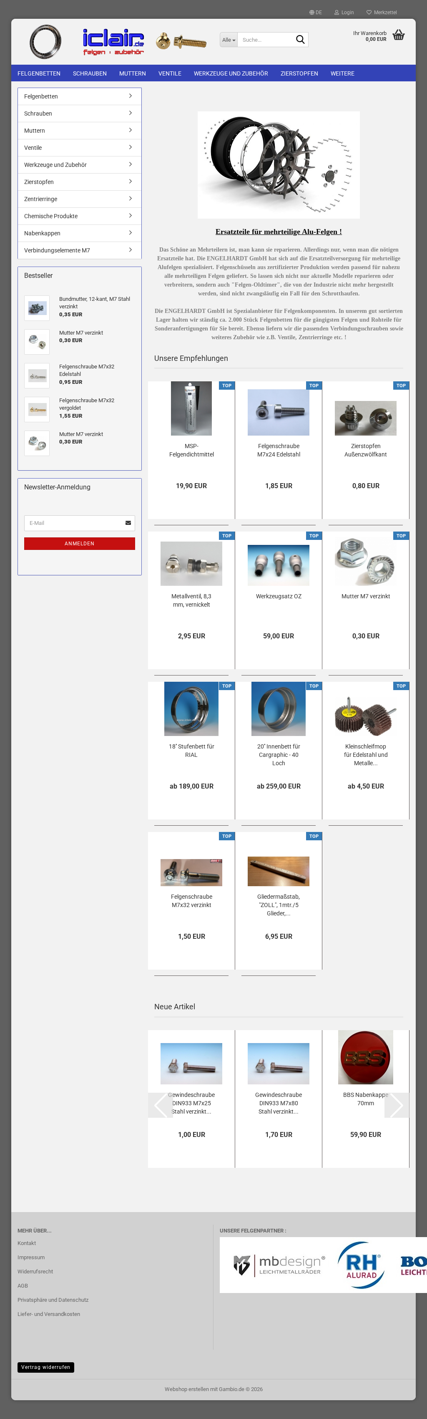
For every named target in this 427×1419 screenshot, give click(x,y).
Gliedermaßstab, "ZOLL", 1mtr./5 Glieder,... (278, 905)
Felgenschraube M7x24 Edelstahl (278, 450)
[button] (315, 12)
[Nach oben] (404, 1406)
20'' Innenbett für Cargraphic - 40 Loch (278, 754)
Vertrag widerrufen (45, 1367)
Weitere (342, 73)
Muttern (132, 73)
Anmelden (80, 544)
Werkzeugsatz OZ (278, 596)
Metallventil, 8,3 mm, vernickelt (191, 600)
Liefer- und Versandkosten (49, 1314)
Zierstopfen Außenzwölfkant (365, 450)
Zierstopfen (299, 73)
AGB (23, 1286)
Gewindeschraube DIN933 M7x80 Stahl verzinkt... (278, 1103)
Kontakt (27, 1243)
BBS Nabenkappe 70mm (365, 1098)
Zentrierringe (40, 199)
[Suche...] (301, 40)
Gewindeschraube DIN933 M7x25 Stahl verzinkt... (191, 1103)
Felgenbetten (39, 73)
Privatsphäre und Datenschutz (53, 1300)
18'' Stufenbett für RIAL (191, 750)
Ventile (169, 73)
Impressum (31, 1257)
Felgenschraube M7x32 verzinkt (191, 900)
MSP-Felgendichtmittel (191, 450)
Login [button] (346, 12)
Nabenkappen (42, 233)
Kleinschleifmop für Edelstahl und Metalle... (366, 754)
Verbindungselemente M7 (57, 250)
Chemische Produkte (51, 216)
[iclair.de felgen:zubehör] (112, 42)
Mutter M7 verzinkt (366, 596)
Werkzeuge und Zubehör (231, 73)
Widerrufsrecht (35, 1271)
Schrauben (90, 73)
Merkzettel (384, 12)
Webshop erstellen (187, 1389)
